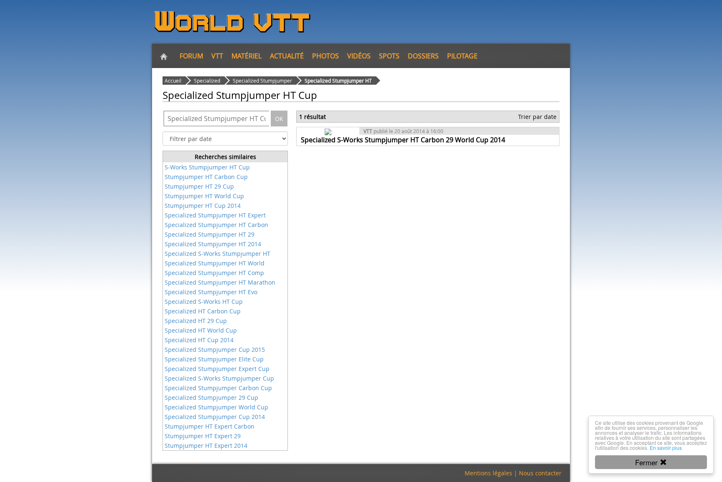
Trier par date (537, 117)
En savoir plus (666, 447)
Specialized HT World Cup (201, 330)
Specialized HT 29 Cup (196, 321)
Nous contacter (540, 473)
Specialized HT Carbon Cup (203, 311)
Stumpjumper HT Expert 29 (203, 436)
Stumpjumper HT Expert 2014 (206, 445)
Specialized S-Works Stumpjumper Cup (219, 378)
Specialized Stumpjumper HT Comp (214, 273)
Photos (325, 56)
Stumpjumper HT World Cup (204, 196)
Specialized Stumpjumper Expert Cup (217, 369)
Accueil (173, 80)
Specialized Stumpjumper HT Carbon (216, 225)
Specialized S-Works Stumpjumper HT (217, 253)
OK (279, 119)
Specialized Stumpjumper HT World (214, 263)
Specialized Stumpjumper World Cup (216, 407)
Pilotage (462, 56)
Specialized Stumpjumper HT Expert (215, 215)
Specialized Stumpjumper (262, 80)
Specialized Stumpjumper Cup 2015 (215, 349)
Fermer (647, 462)
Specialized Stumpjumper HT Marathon (220, 282)
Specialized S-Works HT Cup (204, 301)
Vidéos (359, 56)
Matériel (246, 56)
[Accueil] (163, 56)
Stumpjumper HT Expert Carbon (209, 426)
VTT (217, 56)
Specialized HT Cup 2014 (199, 340)
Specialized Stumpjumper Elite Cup (214, 359)
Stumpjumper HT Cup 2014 (203, 205)
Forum (191, 56)
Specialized (207, 80)
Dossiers (423, 56)
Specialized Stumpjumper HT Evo (211, 292)
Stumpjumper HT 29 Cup (199, 186)
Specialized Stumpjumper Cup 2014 (215, 417)
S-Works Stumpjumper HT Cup (207, 167)
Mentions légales (488, 473)
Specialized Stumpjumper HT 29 (209, 234)
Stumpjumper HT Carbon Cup (206, 177)
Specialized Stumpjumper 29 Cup (211, 397)
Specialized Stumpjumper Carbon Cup (218, 388)
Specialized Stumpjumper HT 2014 (213, 244)
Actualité (287, 56)
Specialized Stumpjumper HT (338, 80)
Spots (389, 56)
